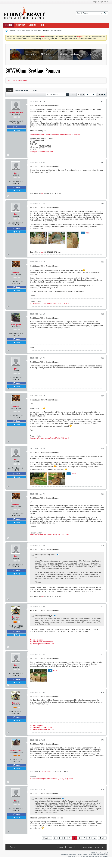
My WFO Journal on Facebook (41, 642)
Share (17, 127)
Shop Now (20, 25)
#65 (102, 314)
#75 (102, 789)
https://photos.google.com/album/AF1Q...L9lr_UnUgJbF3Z (51, 779)
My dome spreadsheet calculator (42, 644)
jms (15, 173)
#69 (102, 494)
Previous (46, 838)
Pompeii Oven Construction (52, 30)
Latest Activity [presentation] (21, 90)
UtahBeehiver (16, 751)
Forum (12, 30)
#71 (102, 607)
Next (102, 838)
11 (94, 838)
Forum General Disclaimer (17, 80)
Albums (32, 25)
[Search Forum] (105, 13)
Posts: (14, 123)
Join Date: (12, 121)
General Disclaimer (84, 847)
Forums (8, 25)
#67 (102, 396)
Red (12, 847)
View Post (58, 554)
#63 (102, 203)
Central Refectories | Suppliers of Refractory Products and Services (55, 134)
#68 (102, 449)
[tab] (9, 90)
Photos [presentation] (34, 90)
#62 (102, 162)
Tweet (17, 130)
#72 (102, 654)
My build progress (36, 640)
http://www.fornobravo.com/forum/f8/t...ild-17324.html (49, 303)
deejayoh (16, 617)
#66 (102, 358)
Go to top (99, 847)
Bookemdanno (16, 112)
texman (15, 272)
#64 (102, 262)
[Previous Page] (87, 94)
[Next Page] (93, 94)
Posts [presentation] (9, 90)
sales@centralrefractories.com (41, 152)
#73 (102, 692)
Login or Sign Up (99, 2)
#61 (102, 102)
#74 (102, 740)
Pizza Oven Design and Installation (29, 30)
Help (42, 25)
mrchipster (16, 325)
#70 (102, 545)
